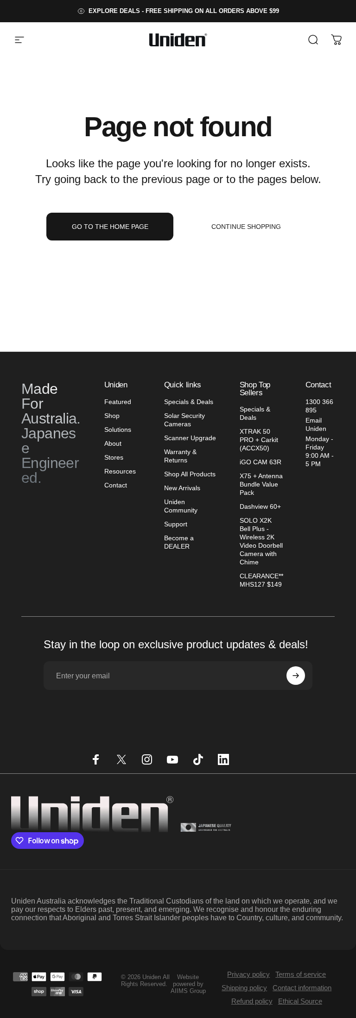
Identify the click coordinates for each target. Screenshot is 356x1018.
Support (175, 524)
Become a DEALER (179, 542)
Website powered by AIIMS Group (188, 984)
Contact (115, 485)
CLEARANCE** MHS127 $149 (261, 580)
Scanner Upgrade (190, 438)
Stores (113, 457)
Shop (112, 415)
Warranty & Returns (180, 456)
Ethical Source (300, 1001)
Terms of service (300, 974)
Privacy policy (248, 974)
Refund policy (252, 1001)
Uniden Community (180, 506)
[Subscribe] (295, 675)
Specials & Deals (188, 401)
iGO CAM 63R (260, 462)
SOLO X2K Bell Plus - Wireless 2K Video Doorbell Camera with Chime (261, 541)
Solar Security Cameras (184, 420)
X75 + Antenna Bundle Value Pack (261, 484)
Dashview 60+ (260, 506)
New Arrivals (182, 488)
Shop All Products (190, 474)
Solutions (117, 429)
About (112, 443)
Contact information (302, 988)
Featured (117, 401)
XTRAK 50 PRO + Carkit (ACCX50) (259, 440)
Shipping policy (244, 988)
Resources (120, 471)
